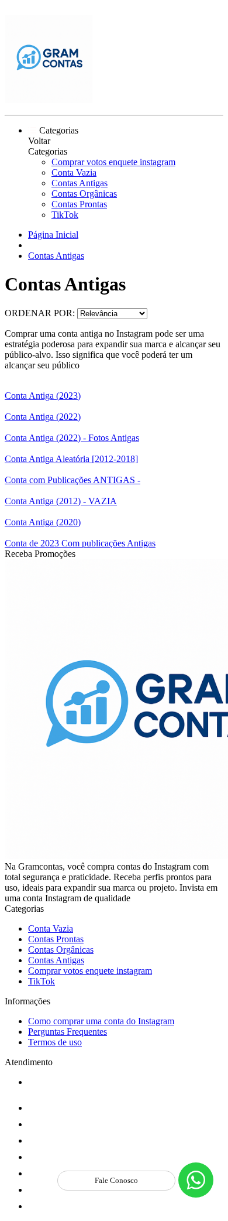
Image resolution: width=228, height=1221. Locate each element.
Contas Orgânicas (84, 194)
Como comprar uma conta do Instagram (101, 1021)
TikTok (64, 215)
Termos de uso (55, 1042)
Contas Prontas (79, 204)
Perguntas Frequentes (67, 1032)
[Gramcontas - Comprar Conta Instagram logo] (48, 100)
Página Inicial (53, 235)
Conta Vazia (73, 172)
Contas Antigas (79, 183)
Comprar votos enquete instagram (113, 162)
